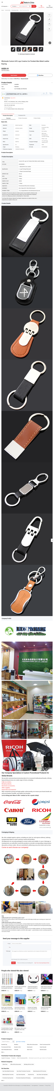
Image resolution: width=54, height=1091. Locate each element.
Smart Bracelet (43, 1047)
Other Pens (5, 1064)
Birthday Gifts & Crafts (29, 1064)
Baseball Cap (4, 1044)
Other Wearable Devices (6, 1049)
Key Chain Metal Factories (8, 1071)
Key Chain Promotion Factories (23, 1071)
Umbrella (16, 1049)
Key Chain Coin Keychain (42, 1074)
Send (13, 962)
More (2, 1052)
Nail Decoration (43, 1049)
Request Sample (24, 78)
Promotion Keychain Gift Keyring (23, 1078)
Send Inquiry (14, 75)
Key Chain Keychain (20, 1074)
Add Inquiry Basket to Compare (27, 54)
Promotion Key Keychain (8, 1078)
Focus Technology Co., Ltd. (18, 1085)
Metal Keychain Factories (8, 1074)
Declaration (41, 1085)
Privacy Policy (48, 1085)
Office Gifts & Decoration (32, 1044)
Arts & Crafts (7, 10)
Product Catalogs (21, 1041)
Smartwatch (29, 1047)
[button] (48, 118)
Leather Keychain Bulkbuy (39, 1078)
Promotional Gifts (15, 10)
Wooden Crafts (17, 1047)
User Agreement (35, 1085)
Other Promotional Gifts (24, 10)
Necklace (16, 1044)
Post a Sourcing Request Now (42, 962)
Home (2, 10)
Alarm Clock (29, 1049)
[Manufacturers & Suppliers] (27, 2)
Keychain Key (31, 1074)
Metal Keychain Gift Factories (39, 1071)
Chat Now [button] (41, 75)
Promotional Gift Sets (6, 1047)
